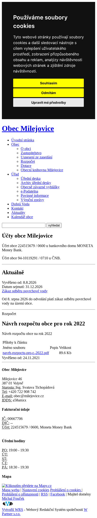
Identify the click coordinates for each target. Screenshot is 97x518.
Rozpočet (28, 161)
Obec (15, 144)
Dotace (26, 166)
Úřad (15, 174)
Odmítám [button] (48, 93)
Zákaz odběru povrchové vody (25, 291)
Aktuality (18, 213)
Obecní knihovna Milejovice (42, 170)
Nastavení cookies (35, 490)
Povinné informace (35, 196)
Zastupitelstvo (31, 153)
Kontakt (17, 208)
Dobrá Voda (20, 204)
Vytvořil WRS (12, 510)
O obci (26, 149)
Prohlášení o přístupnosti (20, 494)
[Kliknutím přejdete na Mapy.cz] (27, 486)
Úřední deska (30, 178)
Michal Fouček (13, 498)
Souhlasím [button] (48, 83)
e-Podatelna (29, 191)
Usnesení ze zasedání (36, 157)
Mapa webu (11, 490)
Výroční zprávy (32, 200)
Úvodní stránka (22, 140)
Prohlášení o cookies (66, 490)
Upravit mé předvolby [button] (48, 102)
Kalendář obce (22, 217)
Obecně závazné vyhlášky (40, 187)
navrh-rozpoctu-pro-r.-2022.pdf (26, 353)
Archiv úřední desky (36, 183)
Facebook (57, 494)
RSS (44, 494)
